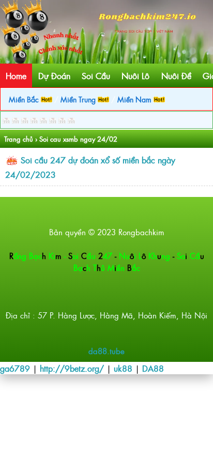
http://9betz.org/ (72, 368)
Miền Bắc (25, 99)
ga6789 (15, 368)
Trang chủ (18, 139)
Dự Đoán (54, 75)
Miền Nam (135, 99)
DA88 (153, 368)
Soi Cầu (96, 75)
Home (16, 75)
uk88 (123, 368)
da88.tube (106, 351)
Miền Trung (79, 99)
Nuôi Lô (135, 75)
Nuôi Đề (176, 75)
